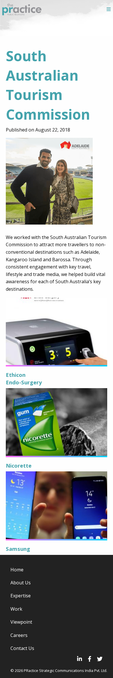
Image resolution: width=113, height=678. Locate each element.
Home (16, 569)
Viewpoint (21, 622)
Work (16, 609)
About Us (20, 582)
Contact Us (22, 648)
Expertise (20, 595)
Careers (19, 635)
